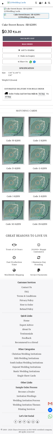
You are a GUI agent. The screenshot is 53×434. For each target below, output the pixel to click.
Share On (24, 62)
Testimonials (26, 334)
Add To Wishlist (27, 50)
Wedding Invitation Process (26, 400)
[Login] (45, 2)
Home (26, 320)
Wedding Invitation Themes (26, 405)
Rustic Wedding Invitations (26, 371)
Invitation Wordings (26, 396)
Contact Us (26, 287)
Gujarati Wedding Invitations (26, 367)
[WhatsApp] (31, 62)
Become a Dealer (26, 392)
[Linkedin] (29, 422)
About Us (26, 329)
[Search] (49, 2)
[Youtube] (37, 422)
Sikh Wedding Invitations (26, 358)
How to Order (26, 305)
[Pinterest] (24, 422)
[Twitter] (20, 422)
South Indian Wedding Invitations (26, 362)
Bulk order (27, 44)
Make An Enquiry (27, 56)
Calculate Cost (27, 38)
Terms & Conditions (26, 296)
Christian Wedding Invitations (26, 354)
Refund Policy (26, 309)
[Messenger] (34, 62)
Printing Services (26, 409)
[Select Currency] (36, 2)
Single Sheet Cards (26, 376)
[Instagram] (33, 422)
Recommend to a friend (26, 342)
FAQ (27, 291)
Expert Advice (26, 325)
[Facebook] (16, 422)
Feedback (26, 338)
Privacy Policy (26, 300)
